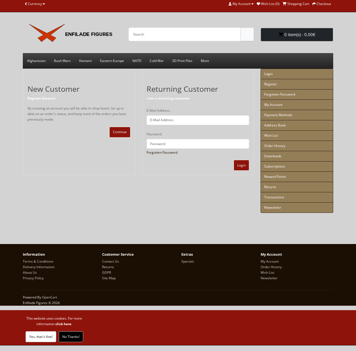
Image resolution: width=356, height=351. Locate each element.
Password (154, 134)
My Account (273, 104)
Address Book (275, 125)
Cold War (157, 60)
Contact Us (110, 261)
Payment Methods (278, 115)
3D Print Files (182, 60)
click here (63, 324)
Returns (270, 187)
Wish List (271, 135)
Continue (120, 132)
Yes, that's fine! (41, 336)
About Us (30, 272)
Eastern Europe (112, 60)
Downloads (272, 156)
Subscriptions (274, 166)
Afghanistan (36, 60)
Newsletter (272, 207)
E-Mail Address (158, 110)
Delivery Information (39, 267)
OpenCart (49, 297)
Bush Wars (62, 60)
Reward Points (275, 176)
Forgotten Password (162, 152)
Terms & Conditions (38, 261)
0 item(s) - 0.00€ (299, 34)
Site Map (109, 278)
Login (241, 165)
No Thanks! (71, 336)
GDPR (106, 272)
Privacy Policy (33, 278)
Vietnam (85, 60)
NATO (136, 60)
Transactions (274, 197)
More (205, 60)
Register (270, 84)
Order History (274, 145)
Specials (187, 261)
